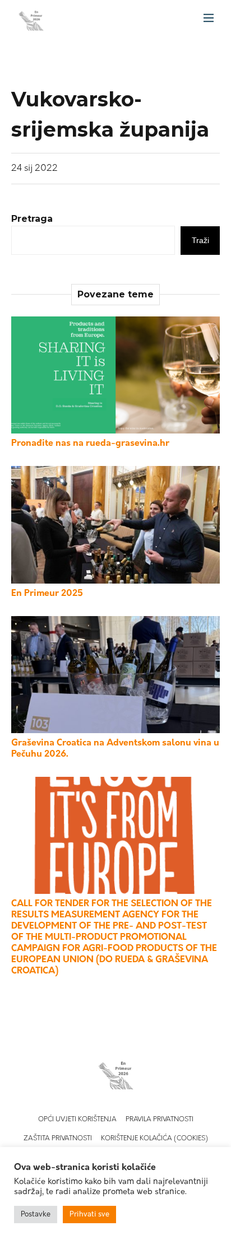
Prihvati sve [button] (89, 1214)
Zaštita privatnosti (58, 1138)
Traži (200, 240)
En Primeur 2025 (47, 593)
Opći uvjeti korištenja (77, 1119)
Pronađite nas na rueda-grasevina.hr (90, 443)
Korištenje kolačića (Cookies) (154, 1138)
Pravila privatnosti (159, 1119)
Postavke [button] (35, 1214)
